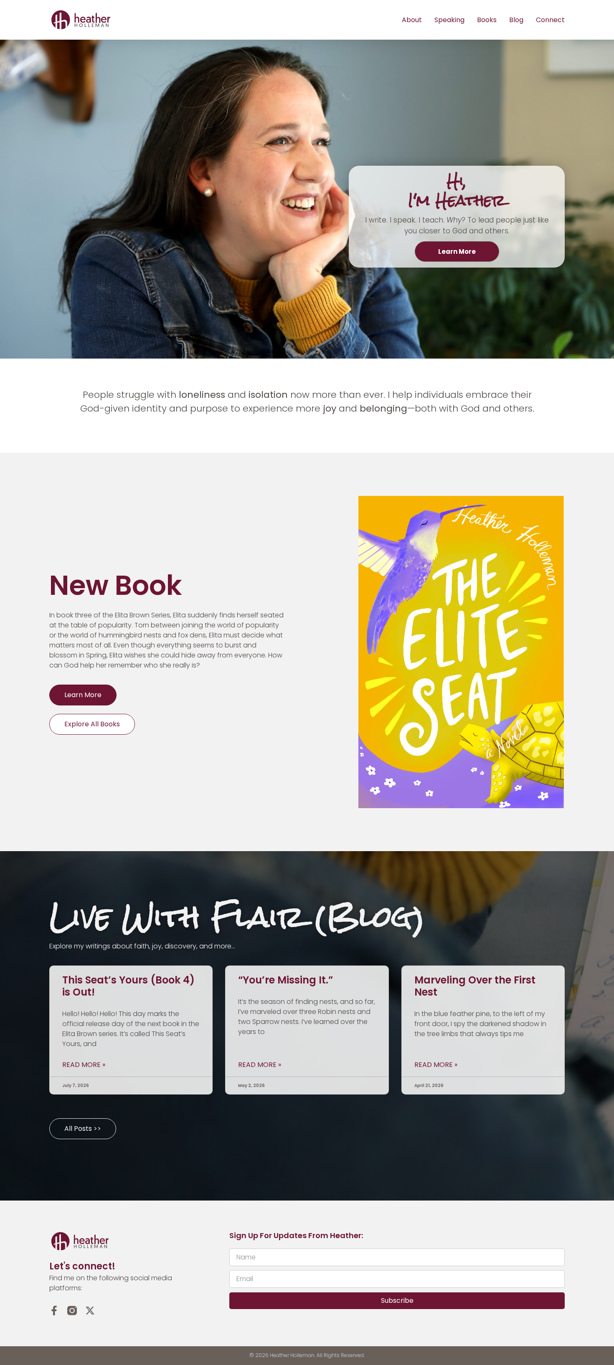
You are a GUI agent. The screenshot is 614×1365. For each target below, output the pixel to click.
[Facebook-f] (54, 1310)
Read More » (83, 1065)
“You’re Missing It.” (285, 980)
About (412, 20)
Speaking (449, 20)
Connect (550, 20)
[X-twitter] (90, 1310)
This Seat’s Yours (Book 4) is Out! (128, 986)
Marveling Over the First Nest (474, 986)
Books (487, 20)
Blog (516, 20)
